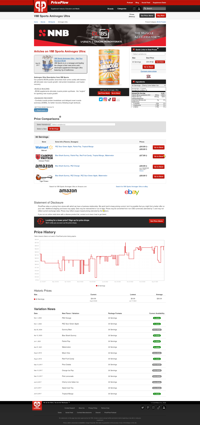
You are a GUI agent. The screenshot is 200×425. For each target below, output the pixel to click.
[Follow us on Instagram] (153, 407)
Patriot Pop (77, 146)
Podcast (130, 2)
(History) (132, 17)
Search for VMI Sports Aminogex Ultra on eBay (132, 186)
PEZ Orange (75, 166)
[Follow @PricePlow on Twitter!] (143, 407)
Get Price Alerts (147, 15)
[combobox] (148, 53)
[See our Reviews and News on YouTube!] (164, 407)
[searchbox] (149, 54)
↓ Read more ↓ (41, 110)
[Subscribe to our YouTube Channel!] (139, 8)
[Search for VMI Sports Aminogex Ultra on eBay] (132, 192)
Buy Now (160, 15)
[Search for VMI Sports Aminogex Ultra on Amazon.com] (68, 191)
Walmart (44, 150)
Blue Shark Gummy (62, 155)
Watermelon (109, 155)
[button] (100, 111)
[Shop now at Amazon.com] (44, 167)
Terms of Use (105, 408)
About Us (81, 408)
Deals (60, 412)
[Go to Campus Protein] (44, 157)
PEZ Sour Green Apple (63, 146)
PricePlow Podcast (110, 412)
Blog (137, 2)
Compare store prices (149, 71)
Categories (121, 8)
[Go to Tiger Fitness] (44, 177)
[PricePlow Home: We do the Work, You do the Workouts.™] (41, 7)
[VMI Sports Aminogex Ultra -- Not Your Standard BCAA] (47, 64)
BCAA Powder (161, 22)
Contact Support (70, 408)
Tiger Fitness (44, 181)
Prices (132, 14)
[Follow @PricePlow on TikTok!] (158, 407)
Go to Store (160, 62)
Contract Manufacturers (84, 412)
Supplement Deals (159, 2)
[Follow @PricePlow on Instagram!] (134, 8)
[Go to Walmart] (44, 147)
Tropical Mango (88, 146)
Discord (98, 412)
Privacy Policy (92, 408)
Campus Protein (44, 161)
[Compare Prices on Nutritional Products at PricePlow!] (37, 405)
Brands (110, 8)
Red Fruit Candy (86, 155)
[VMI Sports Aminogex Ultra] (109, 68)
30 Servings (54, 129)
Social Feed (146, 2)
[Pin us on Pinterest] (148, 407)
